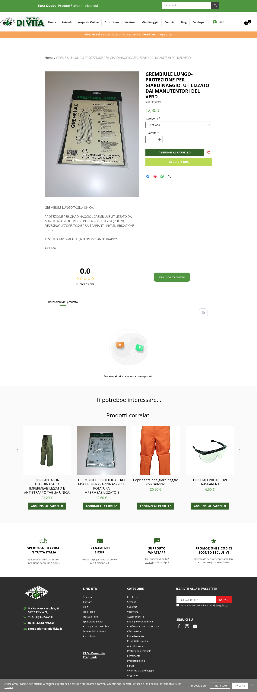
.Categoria (152, 118)
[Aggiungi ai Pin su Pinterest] (155, 176)
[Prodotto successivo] (239, 450)
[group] (128, 468)
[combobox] (178, 125)
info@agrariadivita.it (49, 628)
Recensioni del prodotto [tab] (63, 302)
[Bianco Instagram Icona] (187, 626)
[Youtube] (195, 626)
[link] (247, 22)
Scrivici (149, 562)
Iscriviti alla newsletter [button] (206, 559)
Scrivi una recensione (172, 277)
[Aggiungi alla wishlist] (208, 152)
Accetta (240, 685)
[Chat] (100, 540)
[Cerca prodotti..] (215, 5)
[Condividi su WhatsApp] (162, 176)
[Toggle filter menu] (203, 312)
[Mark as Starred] (213, 541)
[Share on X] (169, 176)
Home (49, 58)
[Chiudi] (252, 685)
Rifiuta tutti (220, 685)
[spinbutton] (154, 139)
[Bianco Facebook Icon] (179, 626)
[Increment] (159, 139)
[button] (112, 22)
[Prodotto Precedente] (17, 450)
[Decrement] (148, 139)
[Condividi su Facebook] (148, 176)
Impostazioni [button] (198, 685)
